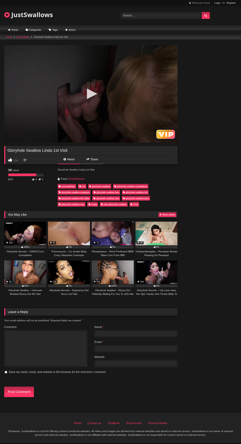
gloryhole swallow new (107, 198)
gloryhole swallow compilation (132, 186)
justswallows (23, 37)
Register (231, 2)
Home (14, 29)
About (70, 159)
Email (98, 341)
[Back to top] (230, 433)
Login (217, 2)
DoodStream (77, 178)
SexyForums (134, 423)
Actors (72, 29)
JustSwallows (31, 14)
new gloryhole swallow (115, 204)
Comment (10, 327)
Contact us (94, 423)
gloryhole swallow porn (137, 198)
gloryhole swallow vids (73, 204)
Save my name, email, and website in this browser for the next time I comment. (57, 371)
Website (99, 356)
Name (99, 327)
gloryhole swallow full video (75, 198)
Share (94, 159)
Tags (55, 29)
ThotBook (113, 423)
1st (83, 186)
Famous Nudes (157, 423)
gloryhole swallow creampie (75, 192)
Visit (135, 204)
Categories (35, 29)
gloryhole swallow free (108, 192)
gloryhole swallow (101, 186)
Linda (94, 204)
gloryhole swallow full (136, 192)
